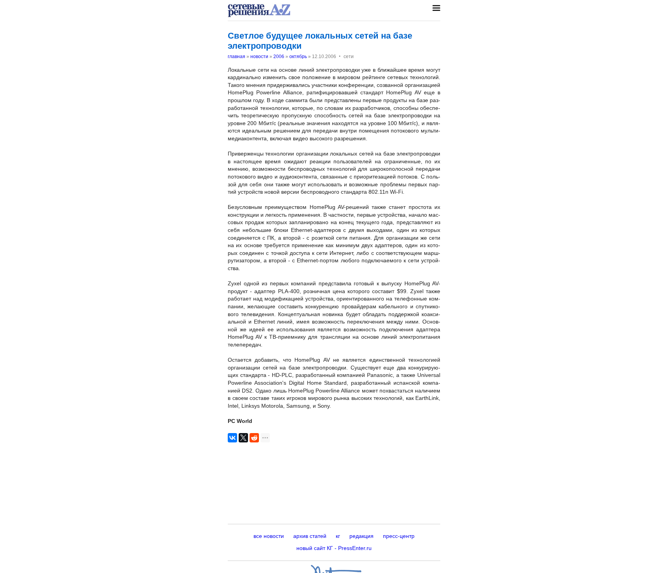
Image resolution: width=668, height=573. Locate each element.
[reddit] (254, 437)
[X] (243, 437)
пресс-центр (399, 536)
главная (236, 56)
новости (259, 56)
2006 (278, 56)
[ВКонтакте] (232, 437)
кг (338, 536)
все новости (268, 536)
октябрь (298, 56)
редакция (361, 536)
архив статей (309, 536)
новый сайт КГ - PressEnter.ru (334, 548)
